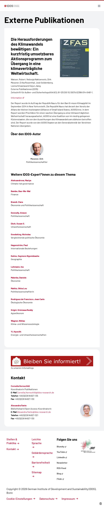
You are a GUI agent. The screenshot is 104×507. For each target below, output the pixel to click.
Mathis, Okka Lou (19, 288)
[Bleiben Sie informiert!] (52, 361)
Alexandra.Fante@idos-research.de (34, 412)
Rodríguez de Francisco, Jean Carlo (28, 299)
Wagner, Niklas (18, 320)
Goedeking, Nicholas (21, 234)
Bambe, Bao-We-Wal (20, 191)
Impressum (68, 498)
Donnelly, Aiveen (19, 212)
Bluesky (61, 446)
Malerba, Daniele (18, 277)
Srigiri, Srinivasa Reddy (22, 310)
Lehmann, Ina (17, 266)
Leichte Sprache (37, 441)
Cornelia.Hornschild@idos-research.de (35, 392)
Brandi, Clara (17, 202)
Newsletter (62, 462)
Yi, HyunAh (16, 331)
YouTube (61, 452)
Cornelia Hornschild (20, 386)
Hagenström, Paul (19, 245)
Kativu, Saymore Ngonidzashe (25, 256)
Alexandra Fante (19, 405)
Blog (59, 473)
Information (16, 97)
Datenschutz (46, 498)
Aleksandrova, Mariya (21, 180)
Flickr (59, 479)
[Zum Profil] (86, 410)
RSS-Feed (61, 468)
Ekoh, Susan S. (18, 223)
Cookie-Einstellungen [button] (19, 498)
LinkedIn (61, 457)
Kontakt (11, 449)
